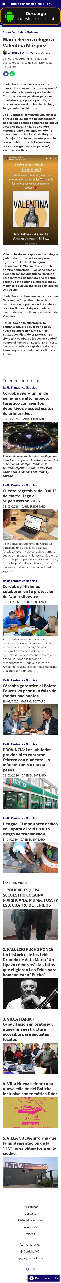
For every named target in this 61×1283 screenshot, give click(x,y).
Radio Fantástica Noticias (20, 32)
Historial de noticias (30, 1220)
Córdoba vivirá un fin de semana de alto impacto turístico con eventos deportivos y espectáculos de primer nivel (28, 403)
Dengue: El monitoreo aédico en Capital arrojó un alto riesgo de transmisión (30, 828)
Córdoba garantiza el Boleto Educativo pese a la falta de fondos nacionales (30, 690)
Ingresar (32, 1206)
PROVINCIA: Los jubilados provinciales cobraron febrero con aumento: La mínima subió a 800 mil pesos (27, 759)
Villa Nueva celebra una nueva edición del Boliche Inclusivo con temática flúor (30, 1088)
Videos (30, 1233)
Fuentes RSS (30, 1227)
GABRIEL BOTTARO (20, 52)
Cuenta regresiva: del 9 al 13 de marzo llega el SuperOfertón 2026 (30, 495)
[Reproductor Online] (30, 26)
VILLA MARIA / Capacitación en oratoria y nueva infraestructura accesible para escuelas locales (28, 1029)
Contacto (30, 1213)
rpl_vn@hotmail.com (30, 1258)
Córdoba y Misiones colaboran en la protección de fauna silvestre (29, 591)
